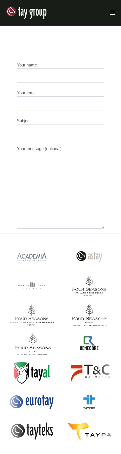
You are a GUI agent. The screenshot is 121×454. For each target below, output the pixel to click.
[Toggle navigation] (97, 13)
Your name (27, 65)
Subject (24, 120)
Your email (26, 92)
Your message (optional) (39, 148)
